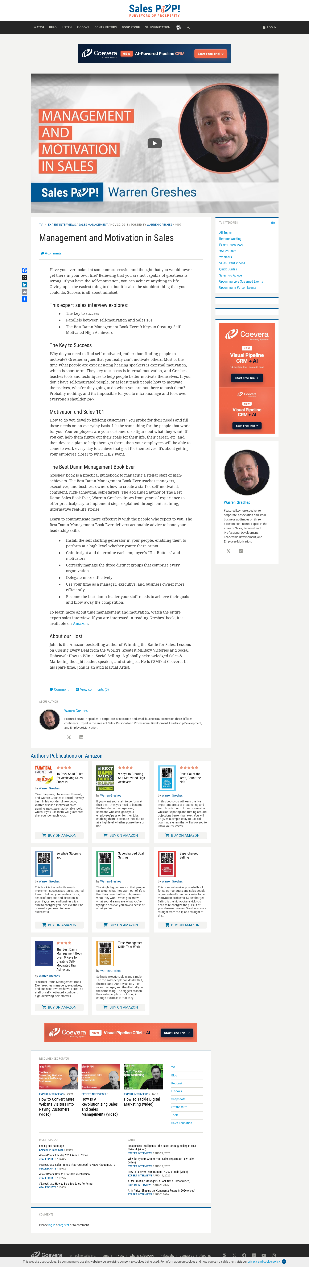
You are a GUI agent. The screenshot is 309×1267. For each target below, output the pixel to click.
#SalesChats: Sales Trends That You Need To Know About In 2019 (77, 1165)
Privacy (119, 1256)
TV (41, 225)
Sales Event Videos (232, 263)
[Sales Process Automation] (247, 355)
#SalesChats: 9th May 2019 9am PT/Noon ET (65, 1155)
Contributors (106, 27)
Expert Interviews (62, 225)
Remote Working (230, 238)
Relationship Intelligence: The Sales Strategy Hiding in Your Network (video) (162, 1147)
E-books (83, 27)
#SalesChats (47, 1159)
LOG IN (271, 27)
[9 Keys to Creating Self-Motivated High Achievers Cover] (105, 778)
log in (51, 1225)
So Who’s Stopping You (69, 855)
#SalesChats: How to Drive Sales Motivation (64, 1174)
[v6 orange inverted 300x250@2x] (247, 410)
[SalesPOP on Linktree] (224, 1255)
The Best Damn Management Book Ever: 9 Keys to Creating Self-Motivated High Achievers (69, 959)
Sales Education (157, 27)
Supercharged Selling (189, 855)
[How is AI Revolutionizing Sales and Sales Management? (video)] (101, 1076)
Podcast (176, 1083)
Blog (174, 1075)
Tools (174, 1115)
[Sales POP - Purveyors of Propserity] (154, 10)
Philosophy (167, 1256)
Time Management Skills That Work (131, 945)
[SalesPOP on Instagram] (274, 1255)
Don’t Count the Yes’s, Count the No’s (190, 778)
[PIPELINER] (178, 27)
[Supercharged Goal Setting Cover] (105, 864)
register (64, 1225)
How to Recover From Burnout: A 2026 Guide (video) (158, 1172)
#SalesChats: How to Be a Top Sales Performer (66, 1183)
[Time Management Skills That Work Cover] (105, 954)
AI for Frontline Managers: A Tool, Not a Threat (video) (159, 1181)
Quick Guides (228, 269)
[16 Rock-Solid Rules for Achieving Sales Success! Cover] (44, 774)
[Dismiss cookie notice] (284, 1261)
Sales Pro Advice (230, 275)
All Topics (225, 232)
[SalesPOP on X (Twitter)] (69, 737)
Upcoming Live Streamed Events (241, 281)
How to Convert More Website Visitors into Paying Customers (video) (56, 1106)
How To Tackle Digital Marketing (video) (142, 1101)
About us (205, 1256)
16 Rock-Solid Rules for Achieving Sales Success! (70, 778)
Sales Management (93, 225)
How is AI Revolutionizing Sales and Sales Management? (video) (100, 1106)
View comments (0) (94, 689)
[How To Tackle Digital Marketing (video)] (143, 1076)
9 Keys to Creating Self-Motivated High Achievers (131, 778)
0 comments (53, 253)
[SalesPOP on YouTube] (264, 1255)
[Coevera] (50, 1255)
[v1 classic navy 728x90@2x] (155, 53)
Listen (67, 27)
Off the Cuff (179, 1107)
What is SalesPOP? (142, 1256)
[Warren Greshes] (49, 719)
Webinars (225, 257)
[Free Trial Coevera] (121, 1032)
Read (53, 27)
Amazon (80, 623)
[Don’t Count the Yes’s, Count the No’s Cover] (167, 778)
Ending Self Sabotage (51, 1146)
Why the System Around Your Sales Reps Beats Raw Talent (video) (161, 1160)
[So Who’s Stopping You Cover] (44, 864)
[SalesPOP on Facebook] (244, 1255)
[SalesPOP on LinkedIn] (81, 737)
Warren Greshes (159, 225)
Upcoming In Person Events (237, 287)
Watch (39, 27)
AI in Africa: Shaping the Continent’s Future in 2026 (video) (161, 1190)
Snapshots (178, 1099)
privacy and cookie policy (264, 1261)
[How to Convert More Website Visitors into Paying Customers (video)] (58, 1076)
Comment (61, 689)
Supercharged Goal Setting (131, 855)
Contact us (187, 1256)
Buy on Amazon (61, 835)
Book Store (131, 27)
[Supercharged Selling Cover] (167, 864)
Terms (105, 1256)
